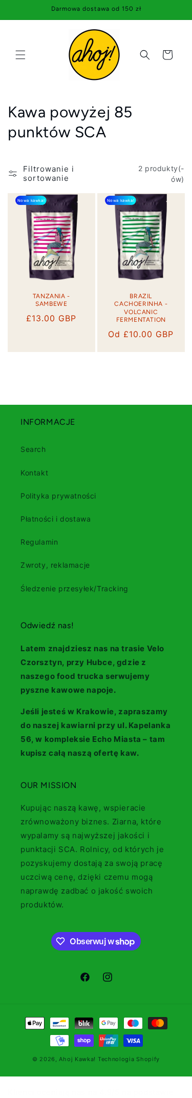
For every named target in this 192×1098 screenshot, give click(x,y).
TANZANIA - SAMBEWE (51, 300)
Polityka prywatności (58, 495)
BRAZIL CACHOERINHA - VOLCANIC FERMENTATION (140, 308)
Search (33, 449)
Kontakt (34, 472)
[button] (20, 55)
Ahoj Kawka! (77, 1059)
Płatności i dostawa (55, 518)
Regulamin (39, 541)
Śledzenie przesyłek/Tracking (74, 588)
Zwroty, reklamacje (55, 565)
